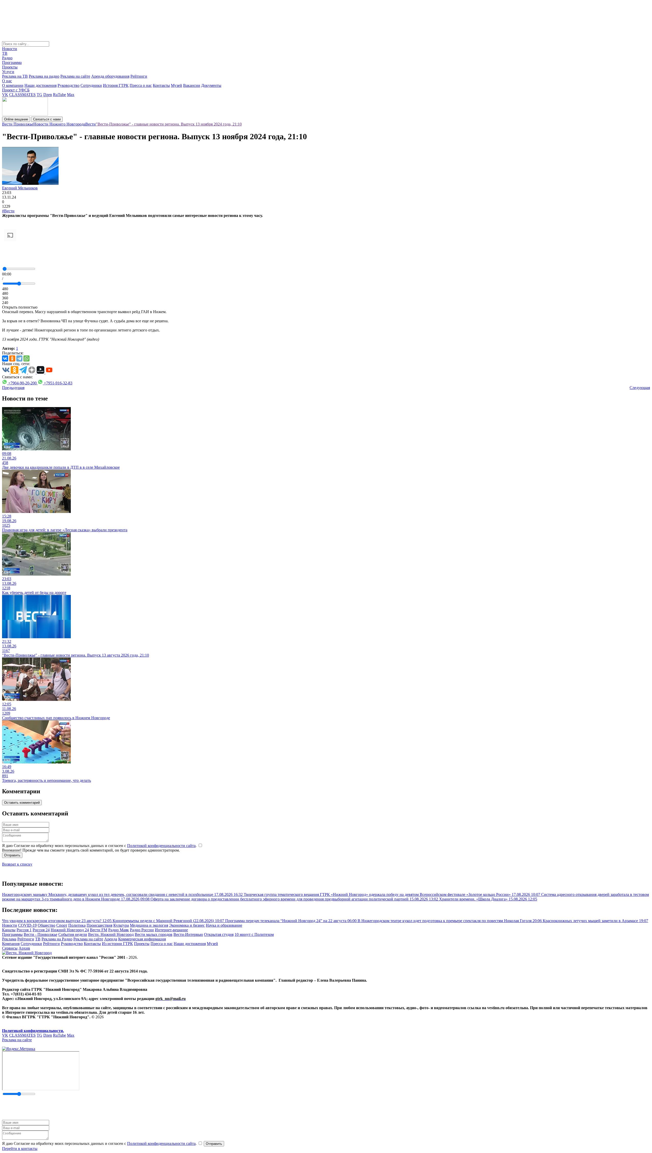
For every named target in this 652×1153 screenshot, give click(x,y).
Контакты (161, 85)
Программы (12, 934)
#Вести (8, 211)
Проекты (10, 67)
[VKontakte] (5, 358)
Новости (9, 49)
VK (5, 94)
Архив (24, 948)
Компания (11, 943)
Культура (121, 925)
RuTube (59, 94)
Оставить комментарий (22, 802)
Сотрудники (91, 85)
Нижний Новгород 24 (70, 930)
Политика (77, 925)
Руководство (68, 85)
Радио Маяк (118, 930)
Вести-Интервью (188, 934)
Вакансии (191, 85)
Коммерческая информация (142, 939)
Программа (12, 62)
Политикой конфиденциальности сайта (161, 845)
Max (70, 94)
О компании (12, 85)
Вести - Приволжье (40, 934)
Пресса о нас (141, 85)
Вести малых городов (153, 934)
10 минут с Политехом (254, 934)
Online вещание (16, 119)
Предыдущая (13, 387)
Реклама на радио (44, 76)
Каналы (9, 930)
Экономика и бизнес (187, 925)
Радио (7, 58)
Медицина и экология (149, 925)
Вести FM (98, 930)
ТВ (4, 53)
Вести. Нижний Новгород (111, 934)
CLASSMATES (22, 94)
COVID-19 (27, 925)
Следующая (640, 387)
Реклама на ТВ (15, 76)
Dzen (47, 94)
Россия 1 (24, 930)
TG (39, 94)
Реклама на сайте (75, 76)
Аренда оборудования (110, 76)
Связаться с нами (47, 119)
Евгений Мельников (20, 188)
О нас (7, 81)
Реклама (9, 939)
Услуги (8, 72)
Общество (46, 925)
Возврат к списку (17, 864)
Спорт (61, 925)
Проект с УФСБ (16, 90)
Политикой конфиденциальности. (33, 1031)
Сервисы (10, 948)
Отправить (12, 855)
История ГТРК (116, 85)
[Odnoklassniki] (12, 358)
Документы (211, 85)
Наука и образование (224, 925)
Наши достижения (40, 85)
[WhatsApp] (26, 358)
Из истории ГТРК (117, 943)
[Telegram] (19, 358)
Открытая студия (219, 934)
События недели (72, 934)
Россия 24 (41, 930)
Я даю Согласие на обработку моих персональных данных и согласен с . (100, 845)
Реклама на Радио (57, 939)
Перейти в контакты (19, 1148)
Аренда (110, 939)
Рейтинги (138, 76)
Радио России (142, 930)
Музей (176, 85)
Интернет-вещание (171, 930)
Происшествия (99, 925)
